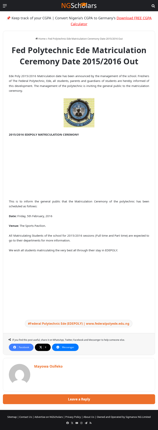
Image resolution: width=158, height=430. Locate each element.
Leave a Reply (79, 399)
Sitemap (12, 417)
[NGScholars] (79, 5)
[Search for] (153, 7)
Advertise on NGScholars (48, 417)
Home (41, 38)
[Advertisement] (79, 169)
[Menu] (5, 7)
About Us (88, 417)
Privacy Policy (73, 417)
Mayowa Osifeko (48, 366)
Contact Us (25, 417)
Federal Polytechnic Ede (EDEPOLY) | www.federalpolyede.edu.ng (79, 323)
